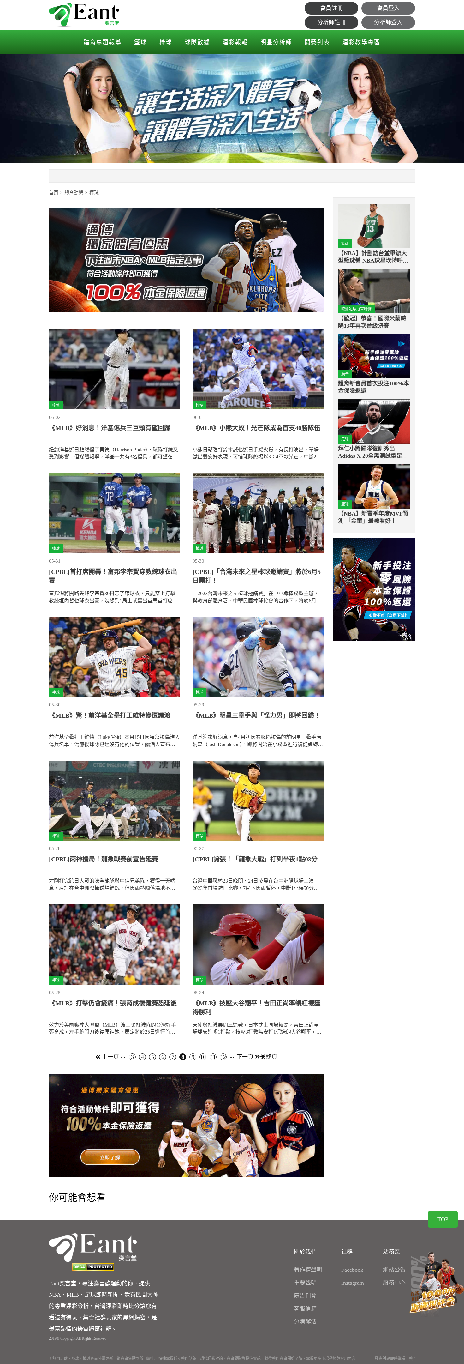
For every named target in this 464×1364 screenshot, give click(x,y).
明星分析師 (276, 42)
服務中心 (394, 1283)
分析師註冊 (331, 22)
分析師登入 (388, 22)
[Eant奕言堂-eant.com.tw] (84, 15)
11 (213, 1057)
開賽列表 (317, 42)
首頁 (53, 192)
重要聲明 (305, 1283)
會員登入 (388, 8)
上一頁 (109, 1057)
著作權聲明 (308, 1270)
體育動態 (73, 192)
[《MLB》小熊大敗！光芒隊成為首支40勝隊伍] (258, 369)
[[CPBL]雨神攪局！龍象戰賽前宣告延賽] (114, 801)
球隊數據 (197, 42)
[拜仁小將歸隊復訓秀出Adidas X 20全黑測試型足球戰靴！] (374, 421)
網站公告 (394, 1270)
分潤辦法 (305, 1322)
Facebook (352, 1270)
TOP (442, 1219)
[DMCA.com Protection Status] (93, 1267)
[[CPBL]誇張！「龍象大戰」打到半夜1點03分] (258, 801)
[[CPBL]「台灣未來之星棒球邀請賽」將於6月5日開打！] (258, 513)
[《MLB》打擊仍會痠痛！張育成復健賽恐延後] (114, 944)
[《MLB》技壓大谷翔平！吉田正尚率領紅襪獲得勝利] (258, 944)
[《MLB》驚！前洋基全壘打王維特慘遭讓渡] (114, 657)
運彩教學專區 (361, 42)
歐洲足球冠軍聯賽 (356, 309)
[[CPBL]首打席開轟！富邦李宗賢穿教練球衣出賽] (114, 513)
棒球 (165, 42)
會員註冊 (331, 8)
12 (223, 1057)
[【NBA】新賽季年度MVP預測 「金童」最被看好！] (374, 486)
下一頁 (245, 1057)
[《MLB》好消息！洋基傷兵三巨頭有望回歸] (114, 369)
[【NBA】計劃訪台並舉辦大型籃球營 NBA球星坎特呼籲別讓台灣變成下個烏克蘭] (374, 226)
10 (203, 1057)
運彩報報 (235, 42)
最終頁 (268, 1057)
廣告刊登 (305, 1296)
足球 (345, 439)
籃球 (140, 42)
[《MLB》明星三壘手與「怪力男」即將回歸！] (258, 657)
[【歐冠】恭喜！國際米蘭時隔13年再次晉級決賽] (374, 291)
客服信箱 (305, 1309)
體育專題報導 (103, 42)
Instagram (352, 1283)
